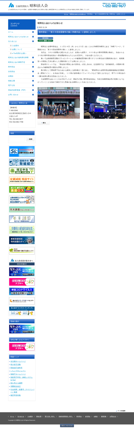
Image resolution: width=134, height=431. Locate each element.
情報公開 (11, 81)
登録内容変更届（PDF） (17, 90)
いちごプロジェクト (18, 371)
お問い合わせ (13, 95)
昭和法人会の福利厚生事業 (18, 57)
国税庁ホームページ (18, 374)
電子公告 (11, 85)
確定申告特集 (15, 395)
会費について (17, 49)
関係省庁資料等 (16, 368)
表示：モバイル (67, 425)
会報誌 (10, 76)
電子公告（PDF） (50, 416)
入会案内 (15, 46)
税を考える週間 (16, 383)
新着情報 (103, 416)
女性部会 (11, 71)
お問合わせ (113, 416)
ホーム (66, 14)
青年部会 (11, 67)
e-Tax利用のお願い (19, 53)
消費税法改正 (15, 386)
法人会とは (12, 41)
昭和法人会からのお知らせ (78, 14)
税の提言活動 (15, 364)
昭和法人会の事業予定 (16, 62)
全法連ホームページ (18, 361)
